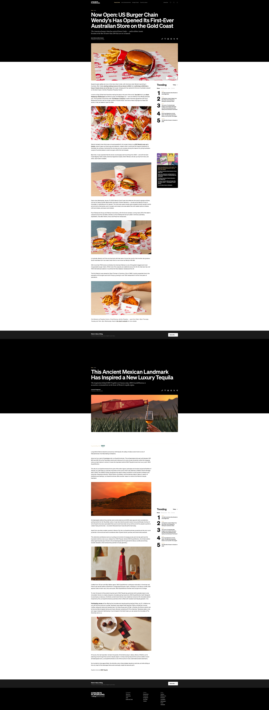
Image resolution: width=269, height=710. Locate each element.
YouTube (145, 699)
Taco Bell (137, 94)
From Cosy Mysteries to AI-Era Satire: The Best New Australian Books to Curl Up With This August (167, 168)
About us (128, 694)
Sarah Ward (93, 38)
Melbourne (163, 696)
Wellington (163, 701)
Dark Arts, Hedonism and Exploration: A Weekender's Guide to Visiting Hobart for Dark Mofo (167, 175)
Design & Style (135, 2)
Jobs (127, 697)
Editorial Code (129, 699)
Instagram (145, 697)
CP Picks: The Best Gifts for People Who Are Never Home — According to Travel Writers (167, 182)
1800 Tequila (104, 670)
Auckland (163, 699)
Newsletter (146, 694)
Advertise (128, 696)
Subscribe (166, 2)
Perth (162, 703)
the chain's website (121, 321)
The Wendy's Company (118, 98)
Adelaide (163, 704)
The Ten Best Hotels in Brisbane (165, 185)
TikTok (144, 701)
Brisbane (163, 697)
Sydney (162, 694)
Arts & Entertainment (126, 2)
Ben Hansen (101, 38)
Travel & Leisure (143, 2)
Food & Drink (117, 2)
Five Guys (121, 96)
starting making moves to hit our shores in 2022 (117, 86)
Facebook (145, 696)
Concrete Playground (95, 389)
